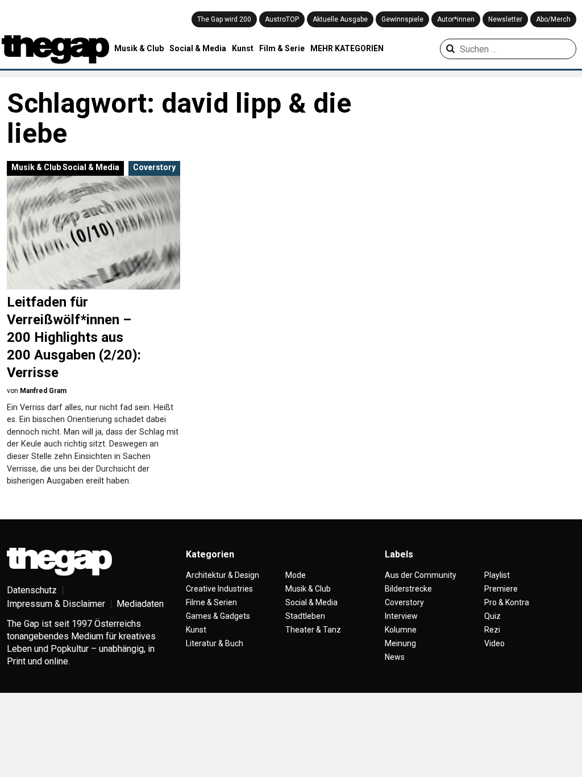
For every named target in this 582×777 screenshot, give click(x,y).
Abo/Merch (553, 19)
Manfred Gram (43, 391)
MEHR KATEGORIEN (347, 48)
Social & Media (197, 48)
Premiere (501, 588)
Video (494, 643)
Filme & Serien (211, 602)
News (395, 657)
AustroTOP (282, 19)
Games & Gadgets (218, 616)
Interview (401, 616)
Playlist (497, 575)
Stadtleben (305, 616)
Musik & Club (139, 48)
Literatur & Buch (214, 643)
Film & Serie (282, 48)
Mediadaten (140, 603)
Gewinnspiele (402, 19)
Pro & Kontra (506, 602)
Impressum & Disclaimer (56, 603)
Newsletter (505, 19)
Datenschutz (32, 590)
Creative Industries (219, 588)
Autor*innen (456, 19)
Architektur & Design (222, 575)
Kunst (242, 48)
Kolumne (401, 629)
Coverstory (154, 167)
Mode (295, 575)
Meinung (400, 643)
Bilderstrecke (408, 588)
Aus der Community (420, 575)
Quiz (492, 616)
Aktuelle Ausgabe (340, 19)
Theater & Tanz (313, 629)
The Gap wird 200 (224, 19)
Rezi (492, 629)
